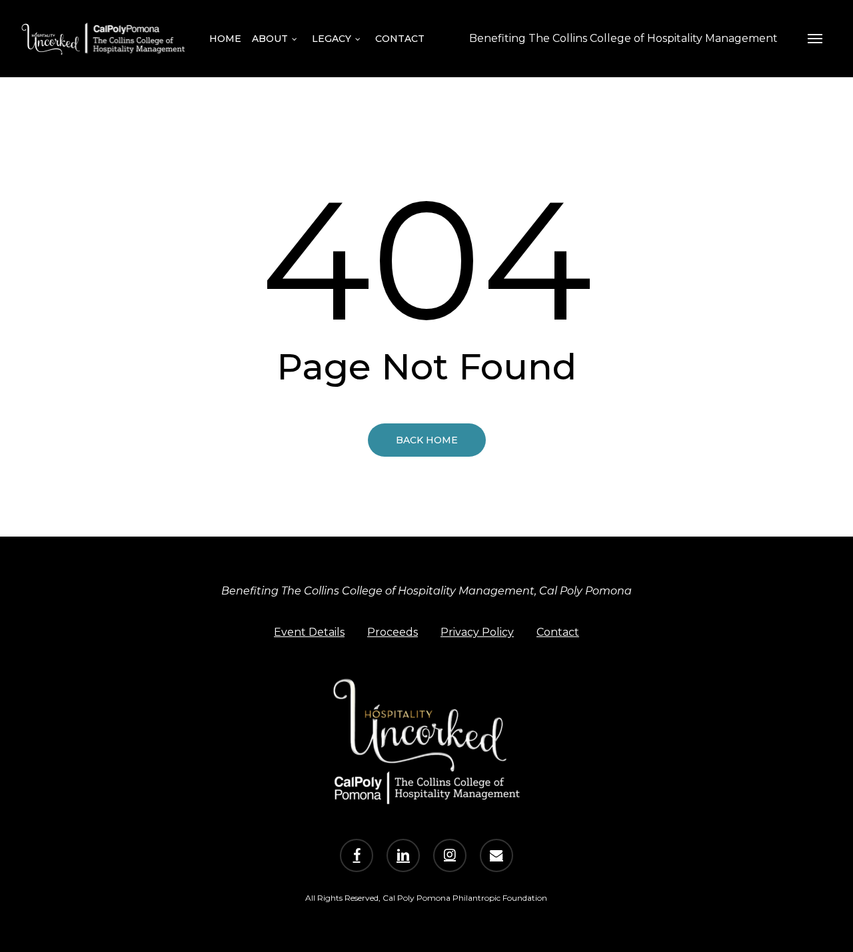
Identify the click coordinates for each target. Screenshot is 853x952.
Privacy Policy (477, 632)
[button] (815, 38)
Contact (557, 632)
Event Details (309, 632)
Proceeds (392, 632)
